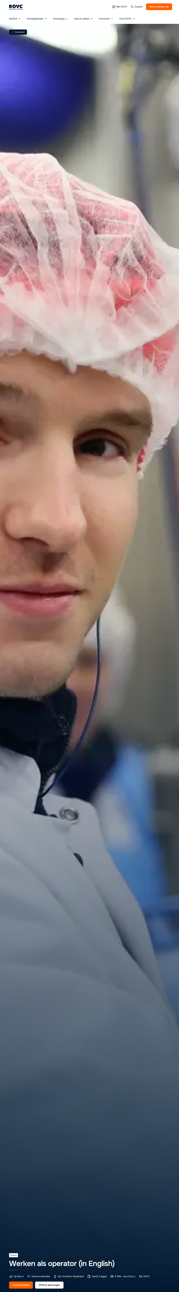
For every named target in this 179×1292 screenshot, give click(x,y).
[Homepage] (16, 7)
